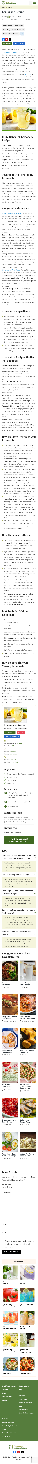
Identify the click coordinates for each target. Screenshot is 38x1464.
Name (5, 1224)
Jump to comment (12, 737)
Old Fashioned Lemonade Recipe (9, 1350)
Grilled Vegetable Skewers (12, 213)
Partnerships (6, 1436)
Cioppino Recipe (25, 1373)
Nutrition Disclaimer (25, 1402)
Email (5, 1233)
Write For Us (23, 1399)
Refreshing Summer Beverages (13, 30)
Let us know (14, 841)
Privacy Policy (23, 1409)
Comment (6, 1192)
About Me (22, 1395)
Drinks (10, 7)
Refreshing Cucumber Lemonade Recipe (26, 1351)
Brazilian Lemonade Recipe (10, 1282)
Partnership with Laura (9, 1433)
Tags (20, 1390)
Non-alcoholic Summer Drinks (13, 26)
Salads (4, 1400)
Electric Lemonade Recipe (26, 1305)
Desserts (5, 1390)
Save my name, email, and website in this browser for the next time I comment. (19, 1244)
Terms (4, 1429)
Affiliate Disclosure (8, 1422)
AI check (28, 74)
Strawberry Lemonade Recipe (9, 1327)
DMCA (21, 1406)
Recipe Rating (7, 1184)
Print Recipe (7, 43)
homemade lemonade (12, 52)
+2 (22, 34)
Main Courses (7, 1397)
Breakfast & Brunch (9, 1386)
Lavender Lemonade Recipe (27, 1282)
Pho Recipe (7, 1373)
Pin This (21, 732)
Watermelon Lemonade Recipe (9, 1305)
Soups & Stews (24, 1386)
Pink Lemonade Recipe (25, 1327)
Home (4, 7)
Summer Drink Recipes (10, 34)
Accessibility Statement (9, 1426)
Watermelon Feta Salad (11, 270)
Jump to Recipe (19, 43)
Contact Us (5, 1419)
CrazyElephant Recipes (26, 1413)
